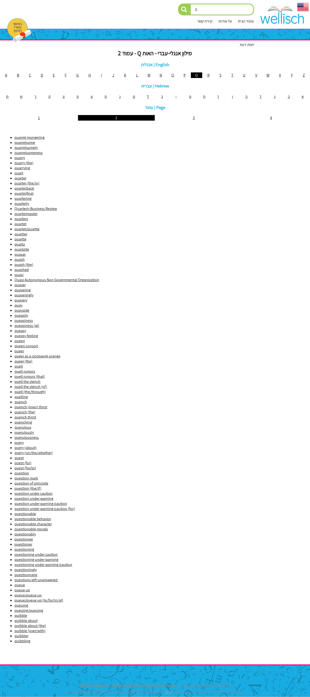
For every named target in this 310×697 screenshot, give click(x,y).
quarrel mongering (30, 137)
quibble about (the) (30, 625)
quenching (23, 422)
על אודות (225, 21)
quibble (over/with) (30, 630)
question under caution (34, 493)
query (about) (26, 447)
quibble (21, 615)
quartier (21, 234)
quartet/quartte (27, 229)
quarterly (22, 203)
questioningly (26, 569)
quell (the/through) (30, 391)
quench (21, 401)
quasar (20, 254)
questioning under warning (36, 559)
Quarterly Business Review (36, 208)
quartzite (22, 249)
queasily (21, 315)
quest (19, 457)
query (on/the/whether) (34, 452)
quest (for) (23, 462)
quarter (20, 178)
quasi (19, 274)
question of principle (31, 483)
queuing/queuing (29, 610)
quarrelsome (25, 142)
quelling (21, 396)
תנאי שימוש (236, 691)
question (22, 473)
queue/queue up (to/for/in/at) (39, 600)
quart (19, 173)
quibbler (21, 635)
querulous (23, 427)
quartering (23, 198)
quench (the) (25, 412)
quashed (22, 269)
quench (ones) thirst (31, 407)
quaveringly (24, 295)
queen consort (26, 345)
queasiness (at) (27, 325)
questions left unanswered (36, 579)
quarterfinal (24, 193)
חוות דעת (247, 44)
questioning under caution (36, 554)
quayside (22, 310)
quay (19, 305)
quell (19, 366)
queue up (22, 590)
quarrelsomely (26, 147)
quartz (20, 244)
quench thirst (25, 417)
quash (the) (24, 264)
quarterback (24, 188)
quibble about (26, 620)
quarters (21, 218)
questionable (25, 513)
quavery (21, 300)
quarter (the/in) (27, 183)
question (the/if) (28, 488)
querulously (24, 432)
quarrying (22, 167)
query (19, 442)
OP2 (168, 691)
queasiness (24, 320)
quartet (20, 223)
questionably (25, 534)
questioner (23, 544)
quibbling (22, 640)
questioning (24, 549)
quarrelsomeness (29, 152)
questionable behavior (33, 518)
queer (19, 351)
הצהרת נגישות (214, 691)
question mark (26, 478)
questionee (24, 539)
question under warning (34, 498)
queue (20, 585)
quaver (20, 284)
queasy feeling (26, 335)
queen (20, 340)
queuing (21, 605)
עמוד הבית (246, 21)
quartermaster (26, 213)
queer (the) (23, 361)
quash (20, 259)
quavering (23, 290)
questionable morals (31, 529)
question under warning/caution (41, 503)
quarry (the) (24, 162)
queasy (20, 330)
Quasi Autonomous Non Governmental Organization (57, 279)
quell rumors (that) (30, 376)
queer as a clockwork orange (37, 356)
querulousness (27, 437)
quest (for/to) (25, 468)
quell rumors (25, 371)
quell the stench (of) (31, 386)
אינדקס (179, 691)
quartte (20, 239)
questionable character (33, 524)
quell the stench (27, 381)
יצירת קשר (205, 21)
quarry (20, 157)
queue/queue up (28, 595)
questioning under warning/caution (43, 564)
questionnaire (26, 574)
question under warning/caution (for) (45, 508)
